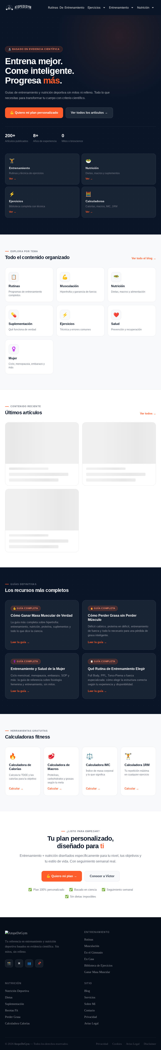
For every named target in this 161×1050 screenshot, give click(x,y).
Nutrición (143, 7)
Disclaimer (150, 1043)
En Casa (89, 959)
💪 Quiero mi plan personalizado (34, 112)
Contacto (89, 1010)
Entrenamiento (119, 7)
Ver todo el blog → (144, 258)
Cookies (117, 1043)
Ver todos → (148, 413)
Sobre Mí (89, 1004)
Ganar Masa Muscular (97, 972)
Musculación (91, 946)
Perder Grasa (12, 1017)
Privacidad (90, 1017)
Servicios (89, 997)
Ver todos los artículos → (89, 112)
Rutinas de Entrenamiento (66, 7)
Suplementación (14, 1004)
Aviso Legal (91, 1023)
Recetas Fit (11, 1010)
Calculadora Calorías (17, 1023)
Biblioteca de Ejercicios (98, 965)
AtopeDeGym (22, 1043)
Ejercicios (94, 7)
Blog (87, 991)
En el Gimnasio (93, 952)
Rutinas (88, 939)
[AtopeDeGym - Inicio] (16, 933)
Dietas (8, 997)
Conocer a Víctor (102, 876)
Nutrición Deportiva (17, 991)
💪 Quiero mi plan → (62, 876)
